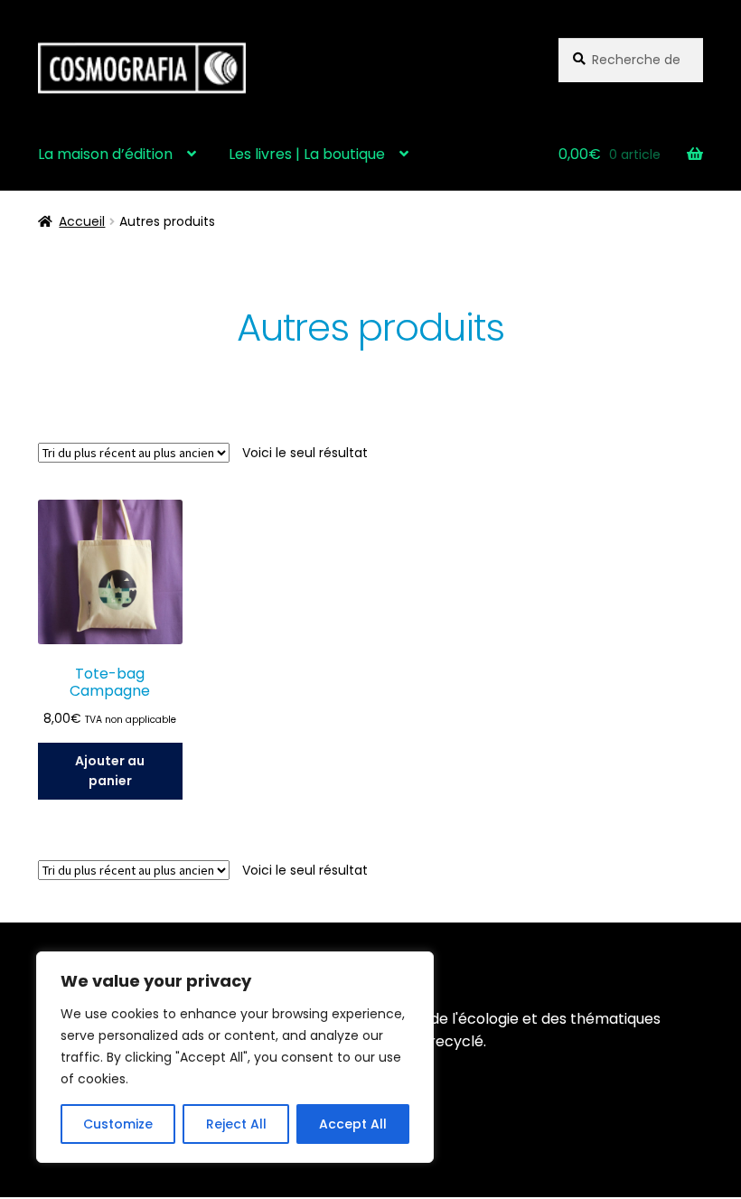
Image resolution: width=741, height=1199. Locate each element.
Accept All (353, 1124)
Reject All (236, 1124)
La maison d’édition (105, 154)
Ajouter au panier (110, 771)
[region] (235, 1057)
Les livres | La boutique (307, 154)
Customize (118, 1124)
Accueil (82, 221)
